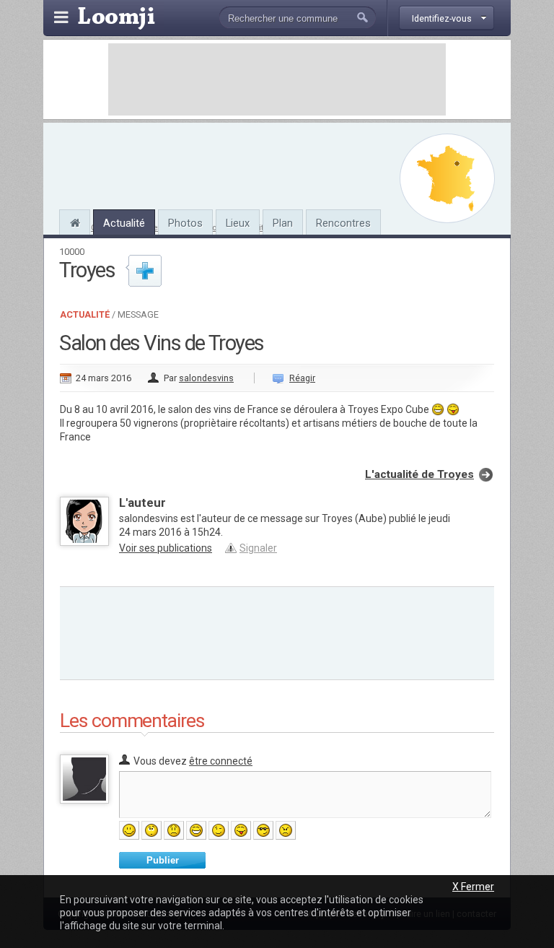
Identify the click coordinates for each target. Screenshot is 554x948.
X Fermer (473, 886)
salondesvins (206, 378)
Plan (283, 223)
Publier (162, 860)
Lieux (238, 223)
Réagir (302, 378)
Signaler (258, 548)
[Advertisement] (277, 79)
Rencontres (343, 223)
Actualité (124, 223)
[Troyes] (74, 221)
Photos (185, 223)
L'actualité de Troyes (419, 474)
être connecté (220, 761)
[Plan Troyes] (447, 178)
